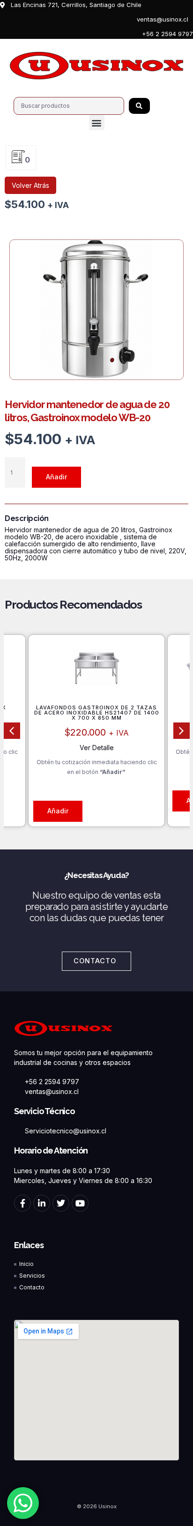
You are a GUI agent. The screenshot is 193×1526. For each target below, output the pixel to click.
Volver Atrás (30, 185)
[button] (96, 122)
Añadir (56, 477)
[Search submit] (139, 106)
